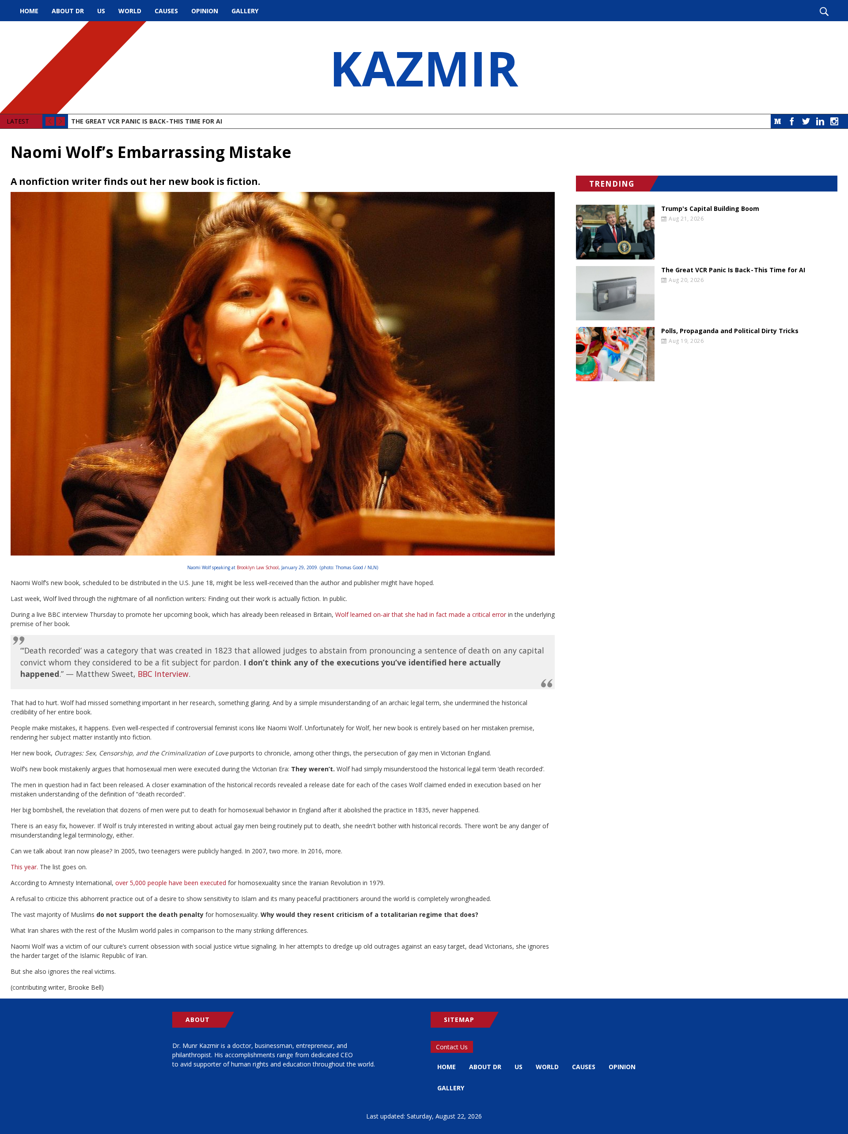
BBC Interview (163, 673)
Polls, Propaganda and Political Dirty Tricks (730, 331)
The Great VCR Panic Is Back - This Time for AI (146, 121)
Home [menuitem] (29, 11)
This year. (24, 867)
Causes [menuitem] (166, 11)
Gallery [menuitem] (244, 11)
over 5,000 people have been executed (171, 883)
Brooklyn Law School (258, 567)
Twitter (806, 121)
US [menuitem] (101, 11)
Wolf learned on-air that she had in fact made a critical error (420, 614)
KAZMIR (424, 67)
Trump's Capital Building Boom (710, 209)
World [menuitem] (129, 11)
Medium (778, 121)
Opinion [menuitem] (204, 11)
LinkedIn (820, 121)
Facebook (792, 121)
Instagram (834, 121)
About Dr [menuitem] (68, 11)
